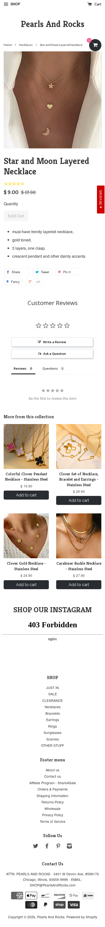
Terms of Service (52, 821)
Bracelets (52, 713)
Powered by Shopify (81, 916)
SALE (52, 693)
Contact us (52, 776)
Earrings (52, 719)
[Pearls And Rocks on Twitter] (35, 846)
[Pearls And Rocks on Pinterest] (58, 846)
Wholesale (52, 808)
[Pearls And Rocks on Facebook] (47, 846)
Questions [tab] (50, 368)
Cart (97, 4)
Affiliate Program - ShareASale (52, 782)
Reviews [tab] (20, 368)
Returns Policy (53, 801)
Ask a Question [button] (54, 353)
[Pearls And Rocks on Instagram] (69, 846)
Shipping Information (52, 795)
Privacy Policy (52, 814)
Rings (52, 726)
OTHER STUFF (52, 745)
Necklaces (26, 45)
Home (8, 45)
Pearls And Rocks (52, 24)
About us (52, 769)
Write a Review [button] (54, 342)
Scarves (52, 739)
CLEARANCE (52, 700)
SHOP (15, 3)
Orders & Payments (53, 789)
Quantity (11, 203)
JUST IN (52, 687)
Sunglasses (53, 732)
